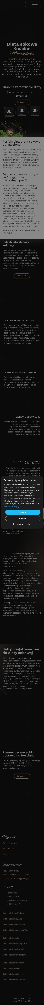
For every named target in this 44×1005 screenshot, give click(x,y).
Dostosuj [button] (23, 518)
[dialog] (22, 502)
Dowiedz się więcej (11, 506)
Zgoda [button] (23, 512)
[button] (22, 524)
